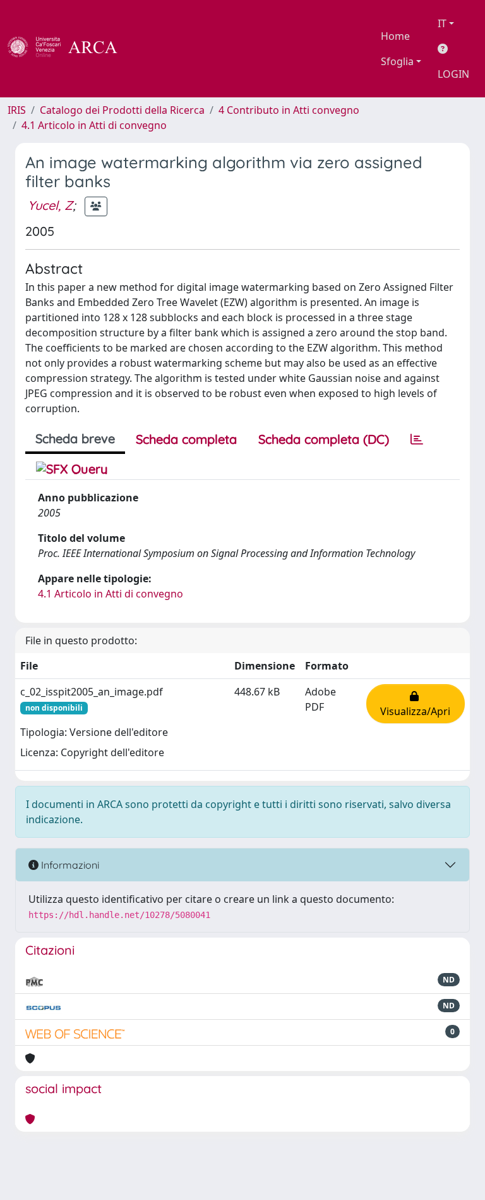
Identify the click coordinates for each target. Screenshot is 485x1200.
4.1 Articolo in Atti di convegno (94, 125)
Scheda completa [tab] (186, 439)
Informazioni (69, 865)
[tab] (417, 439)
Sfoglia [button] (397, 61)
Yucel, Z (50, 205)
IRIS (17, 110)
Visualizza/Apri (415, 703)
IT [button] (442, 23)
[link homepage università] (151, 49)
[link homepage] (69, 49)
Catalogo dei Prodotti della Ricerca (122, 110)
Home (395, 36)
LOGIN (453, 74)
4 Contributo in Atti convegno (289, 110)
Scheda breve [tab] (75, 438)
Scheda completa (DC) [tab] (323, 439)
